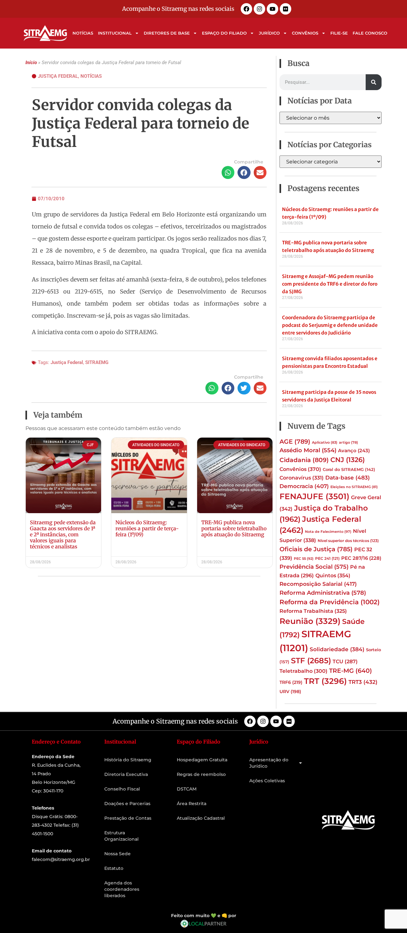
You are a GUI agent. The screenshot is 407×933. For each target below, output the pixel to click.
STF (311, 660)
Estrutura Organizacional (121, 836)
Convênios (305, 33)
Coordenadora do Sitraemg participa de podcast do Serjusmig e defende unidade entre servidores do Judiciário (330, 325)
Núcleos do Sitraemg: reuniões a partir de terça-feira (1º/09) (147, 528)
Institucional (115, 33)
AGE (294, 441)
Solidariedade (337, 649)
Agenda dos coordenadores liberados (121, 889)
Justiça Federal (58, 76)
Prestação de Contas (127, 818)
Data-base (347, 477)
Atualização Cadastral (201, 818)
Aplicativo (324, 442)
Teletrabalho (303, 671)
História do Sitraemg (127, 760)
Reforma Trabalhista (313, 611)
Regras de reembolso (201, 774)
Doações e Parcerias (127, 803)
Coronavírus (301, 477)
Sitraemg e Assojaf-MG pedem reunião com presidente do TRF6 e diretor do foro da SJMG (329, 283)
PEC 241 (327, 558)
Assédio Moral (307, 450)
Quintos (332, 575)
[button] (228, 172)
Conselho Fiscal (122, 789)
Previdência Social (313, 566)
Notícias (82, 33)
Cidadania (304, 460)
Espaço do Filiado (224, 33)
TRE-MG (350, 670)
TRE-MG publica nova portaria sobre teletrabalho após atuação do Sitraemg (233, 528)
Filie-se (339, 33)
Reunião (310, 621)
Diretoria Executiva (126, 774)
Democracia (304, 486)
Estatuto (113, 868)
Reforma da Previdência (329, 602)
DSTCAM (187, 789)
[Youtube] (272, 9)
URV (290, 691)
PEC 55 (304, 558)
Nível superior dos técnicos (348, 540)
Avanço (354, 450)
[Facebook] (246, 9)
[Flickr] (285, 9)
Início (31, 62)
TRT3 (362, 681)
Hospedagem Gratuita (202, 760)
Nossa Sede (117, 854)
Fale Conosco (370, 33)
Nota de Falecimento (328, 531)
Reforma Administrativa (322, 592)
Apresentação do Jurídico (268, 763)
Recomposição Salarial (318, 584)
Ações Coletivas (267, 781)
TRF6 (290, 682)
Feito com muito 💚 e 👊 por (203, 915)
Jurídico (269, 33)
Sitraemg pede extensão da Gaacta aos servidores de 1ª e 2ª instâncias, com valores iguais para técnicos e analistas (63, 534)
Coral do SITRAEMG (349, 469)
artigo (348, 442)
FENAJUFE (314, 496)
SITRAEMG (96, 362)
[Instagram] (259, 9)
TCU (345, 661)
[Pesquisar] (374, 82)
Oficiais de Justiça (316, 549)
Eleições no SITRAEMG (354, 487)
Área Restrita (191, 803)
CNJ (347, 459)
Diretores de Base (167, 33)
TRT (325, 681)
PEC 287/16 (361, 558)
